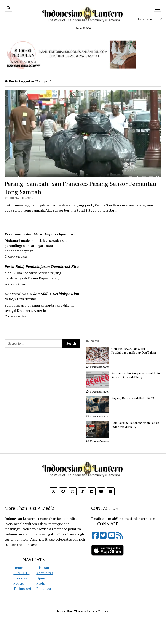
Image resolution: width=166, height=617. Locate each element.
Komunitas (44, 572)
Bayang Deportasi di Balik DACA (133, 398)
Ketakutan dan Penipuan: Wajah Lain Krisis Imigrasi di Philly (135, 375)
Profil (40, 583)
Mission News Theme (70, 611)
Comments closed (17, 256)
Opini (40, 578)
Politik (18, 583)
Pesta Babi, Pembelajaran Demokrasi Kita (42, 266)
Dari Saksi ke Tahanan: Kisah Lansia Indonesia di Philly (135, 425)
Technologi (22, 588)
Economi (20, 578)
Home (18, 567)
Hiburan (42, 567)
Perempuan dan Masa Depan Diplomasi (40, 234)
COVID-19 (21, 572)
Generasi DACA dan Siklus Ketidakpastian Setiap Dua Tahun (42, 296)
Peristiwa (43, 588)
